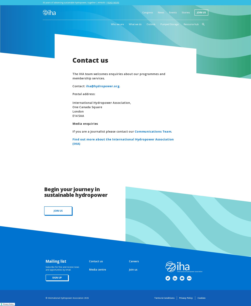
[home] (49, 12)
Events (173, 12)
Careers (134, 261)
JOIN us (58, 210)
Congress (147, 12)
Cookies (201, 298)
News (161, 12)
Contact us (96, 261)
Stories (186, 12)
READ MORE (113, 2)
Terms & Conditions (164, 298)
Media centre (97, 269)
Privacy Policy (186, 298)
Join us (133, 269)
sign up (57, 277)
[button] (117, 24)
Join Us (201, 12)
